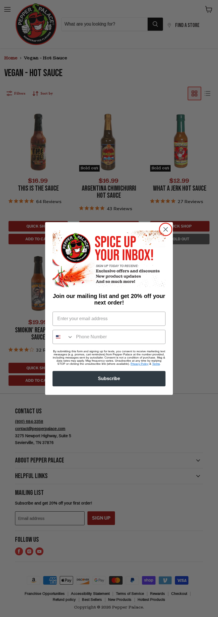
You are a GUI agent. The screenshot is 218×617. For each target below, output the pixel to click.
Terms (156, 363)
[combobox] (63, 337)
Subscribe (109, 378)
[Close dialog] (166, 229)
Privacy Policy (139, 363)
